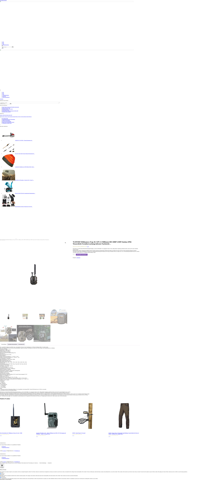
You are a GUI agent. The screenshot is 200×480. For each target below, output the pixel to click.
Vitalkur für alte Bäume (6, 120)
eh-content (4, 450)
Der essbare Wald (5, 118)
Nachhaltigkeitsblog (5, 44)
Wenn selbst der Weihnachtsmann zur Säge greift (10, 110)
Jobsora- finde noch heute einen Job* (6, 115)
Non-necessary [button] (2, 476)
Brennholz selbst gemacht (6, 111)
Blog (3, 42)
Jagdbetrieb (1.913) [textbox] (29, 102)
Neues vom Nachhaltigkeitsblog (25, 116)
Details (88, 246)
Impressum (4, 96)
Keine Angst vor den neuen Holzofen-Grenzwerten (10, 107)
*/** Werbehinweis (16, 450)
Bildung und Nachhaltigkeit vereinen (8, 122)
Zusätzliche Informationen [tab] (12, 344)
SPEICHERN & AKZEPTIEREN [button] (5, 479)
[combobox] (30, 102)
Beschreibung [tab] (3, 344)
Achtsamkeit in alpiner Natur (7, 123)
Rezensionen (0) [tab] (21, 344)
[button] (65, 243)
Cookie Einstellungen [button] (42, 462)
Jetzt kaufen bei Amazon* (82, 254)
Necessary (3, 473)
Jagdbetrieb (3, 239)
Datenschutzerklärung (5, 97)
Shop (3, 43)
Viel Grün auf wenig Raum (6, 121)
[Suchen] (13, 47)
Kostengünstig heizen (5, 109)
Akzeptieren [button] (50, 462)
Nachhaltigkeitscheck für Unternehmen (8, 119)
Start (3, 41)
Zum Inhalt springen (3, 0)
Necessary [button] (1, 472)
